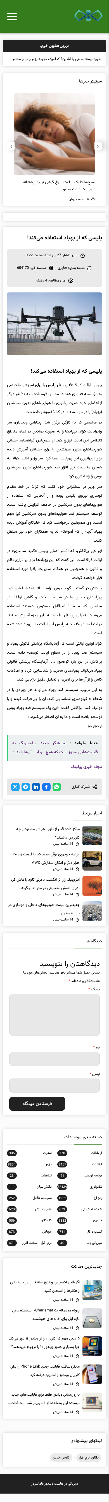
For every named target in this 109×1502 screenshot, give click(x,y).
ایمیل (94, 1083)
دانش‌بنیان (31, 1195)
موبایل (30, 1240)
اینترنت (80, 1173)
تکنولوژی (79, 1195)
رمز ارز (80, 1206)
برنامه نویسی (81, 1184)
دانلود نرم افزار (89, 1466)
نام (96, 1056)
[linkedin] (36, 795)
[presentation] (98, 154)
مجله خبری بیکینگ (86, 775)
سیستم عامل (30, 1206)
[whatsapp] (57, 795)
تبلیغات (31, 1184)
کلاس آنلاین (61, 1466)
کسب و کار (80, 1240)
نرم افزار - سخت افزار (30, 1251)
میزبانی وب (81, 1251)
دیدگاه (94, 998)
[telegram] (26, 795)
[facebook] (46, 795)
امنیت (30, 1161)
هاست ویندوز (53, 1492)
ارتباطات (80, 1161)
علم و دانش (29, 1218)
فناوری (62, 276)
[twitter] (15, 795)
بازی (30, 1173)
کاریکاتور (30, 1229)
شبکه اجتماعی (80, 1218)
